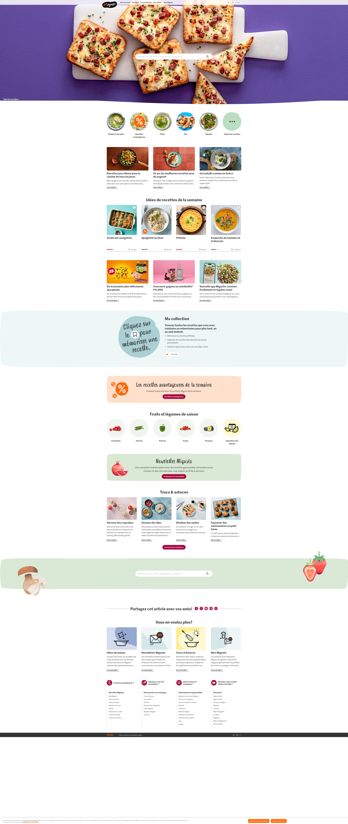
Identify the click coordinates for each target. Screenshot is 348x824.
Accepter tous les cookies (279, 821)
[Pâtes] (162, 125)
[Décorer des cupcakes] (122, 519)
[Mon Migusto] (226, 649)
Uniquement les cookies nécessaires (258, 821)
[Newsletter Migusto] (156, 649)
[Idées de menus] (122, 649)
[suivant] (241, 220)
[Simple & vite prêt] (116, 125)
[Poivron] (162, 432)
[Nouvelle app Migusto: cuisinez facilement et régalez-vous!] (220, 281)
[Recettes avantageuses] (139, 125)
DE (234, 735)
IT (240, 735)
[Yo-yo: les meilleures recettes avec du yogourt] (174, 168)
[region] (174, 821)
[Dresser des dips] (156, 519)
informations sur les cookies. (31, 822)
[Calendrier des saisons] (232, 432)
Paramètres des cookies (186, 718)
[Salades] (209, 125)
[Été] (185, 125)
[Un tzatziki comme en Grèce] (220, 168)
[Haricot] (139, 432)
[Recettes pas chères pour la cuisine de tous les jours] (127, 168)
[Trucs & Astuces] (191, 649)
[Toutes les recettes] (232, 125)
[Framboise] (116, 432)
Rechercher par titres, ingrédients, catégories (174, 57)
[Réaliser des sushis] (191, 519)
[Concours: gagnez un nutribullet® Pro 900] (174, 281)
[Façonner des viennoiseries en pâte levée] (226, 519)
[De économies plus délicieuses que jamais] (127, 281)
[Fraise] (185, 432)
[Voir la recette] (122, 228)
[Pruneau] (209, 432)
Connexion (237, 2)
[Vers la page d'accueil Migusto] (109, 3)
